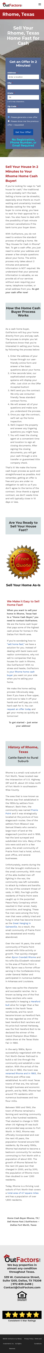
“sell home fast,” (15, 644)
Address (12, 72)
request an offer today (19, 709)
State (11, 93)
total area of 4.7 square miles (22, 1193)
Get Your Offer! (23, 132)
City (10, 83)
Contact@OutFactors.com (22, 1287)
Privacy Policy (28, 1339)
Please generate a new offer (24, 117)
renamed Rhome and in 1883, (21, 1073)
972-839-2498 (22, 1284)
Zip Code (12, 106)
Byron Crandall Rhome (24, 957)
